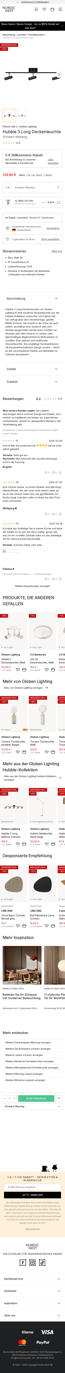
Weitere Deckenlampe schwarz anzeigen (28, 1048)
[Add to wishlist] (17, 670)
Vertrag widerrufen (32, 1229)
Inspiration (10, 1303)
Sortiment (10, 1291)
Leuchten (21, 35)
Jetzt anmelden (53, 161)
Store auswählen (50, 239)
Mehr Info (57, 251)
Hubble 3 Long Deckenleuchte (18, 37)
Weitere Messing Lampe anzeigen (24, 1073)
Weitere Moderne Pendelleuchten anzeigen (29, 1061)
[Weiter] (59, 74)
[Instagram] (32, 1262)
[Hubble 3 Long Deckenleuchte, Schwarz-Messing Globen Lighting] (32, 74)
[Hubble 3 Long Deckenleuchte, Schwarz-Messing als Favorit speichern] (59, 1098)
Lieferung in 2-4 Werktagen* (35, 2)
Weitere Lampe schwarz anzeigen (24, 1055)
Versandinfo (53, 228)
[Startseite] (9, 9)
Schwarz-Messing (14, 1106)
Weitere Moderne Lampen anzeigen (25, 1080)
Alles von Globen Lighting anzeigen (23, 687)
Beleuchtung (9, 35)
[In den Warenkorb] (24, 669)
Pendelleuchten (36, 35)
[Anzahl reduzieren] (5, 1098)
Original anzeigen (42, 574)
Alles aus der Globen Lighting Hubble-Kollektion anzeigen (30, 778)
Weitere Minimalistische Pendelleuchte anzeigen (31, 1067)
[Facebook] (23, 1262)
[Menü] (60, 9)
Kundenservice (13, 1278)
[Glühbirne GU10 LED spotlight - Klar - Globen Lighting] (8, 202)
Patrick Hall (9, 126)
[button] (11, 142)
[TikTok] (42, 1262)
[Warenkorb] (52, 9)
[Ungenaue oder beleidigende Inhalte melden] (60, 472)
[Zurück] (6, 74)
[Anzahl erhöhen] (14, 1098)
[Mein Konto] (36, 9)
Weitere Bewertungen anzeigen (32, 586)
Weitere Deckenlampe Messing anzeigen (28, 1042)
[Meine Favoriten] (44, 9)
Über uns (9, 1315)
